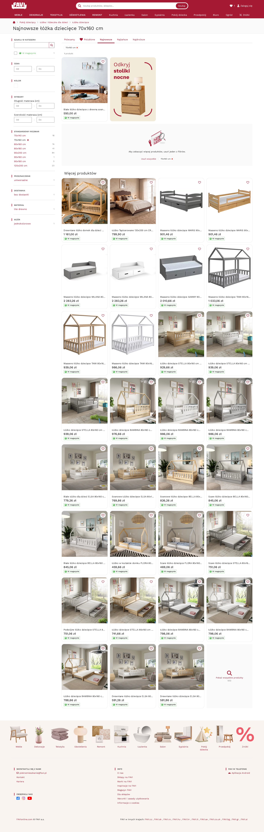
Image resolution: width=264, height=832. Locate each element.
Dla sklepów (123, 794)
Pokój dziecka (204, 748)
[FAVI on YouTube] (30, 798)
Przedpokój (224, 746)
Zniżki (245, 746)
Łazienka (142, 746)
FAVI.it (195, 819)
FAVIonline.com (24, 819)
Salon (163, 746)
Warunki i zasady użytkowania (133, 798)
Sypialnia (183, 746)
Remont (101, 746)
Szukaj (181, 6)
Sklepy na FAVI (125, 777)
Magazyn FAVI (124, 790)
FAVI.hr (186, 819)
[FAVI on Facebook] (18, 798)
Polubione (89, 39)
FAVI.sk (158, 819)
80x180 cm (20, 148)
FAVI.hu (177, 819)
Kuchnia (121, 746)
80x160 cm (20, 144)
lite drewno (20, 209)
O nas (120, 773)
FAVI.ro (167, 819)
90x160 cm (20, 157)
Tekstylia (60, 746)
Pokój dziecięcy (28, 22)
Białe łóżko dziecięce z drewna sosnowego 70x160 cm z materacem (100, 109)
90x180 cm (20, 161)
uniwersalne (21, 180)
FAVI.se (204, 819)
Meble (19, 746)
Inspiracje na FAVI (126, 786)
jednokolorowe (22, 223)
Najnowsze (106, 39)
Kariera (20, 781)
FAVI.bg (226, 819)
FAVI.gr (236, 819)
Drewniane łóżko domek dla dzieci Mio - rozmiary (91, 230)
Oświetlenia (80, 746)
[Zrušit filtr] (28, 139)
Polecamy (69, 39)
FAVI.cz (149, 819)
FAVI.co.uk (215, 819)
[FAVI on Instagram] (23, 798)
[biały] (16, 86)
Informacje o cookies (128, 803)
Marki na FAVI (124, 781)
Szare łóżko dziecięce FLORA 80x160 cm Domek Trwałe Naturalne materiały (201, 563)
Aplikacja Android (241, 773)
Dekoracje (39, 746)
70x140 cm (20, 135)
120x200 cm (20, 165)
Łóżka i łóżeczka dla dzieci (54, 22)
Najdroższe (139, 39)
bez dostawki (21, 194)
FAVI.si (244, 819)
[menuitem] (18, 15)
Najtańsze (122, 39)
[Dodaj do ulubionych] (103, 61)
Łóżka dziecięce (80, 22)
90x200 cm (20, 152)
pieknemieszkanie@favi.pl (33, 773)
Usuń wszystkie (148, 159)
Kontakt (20, 777)
